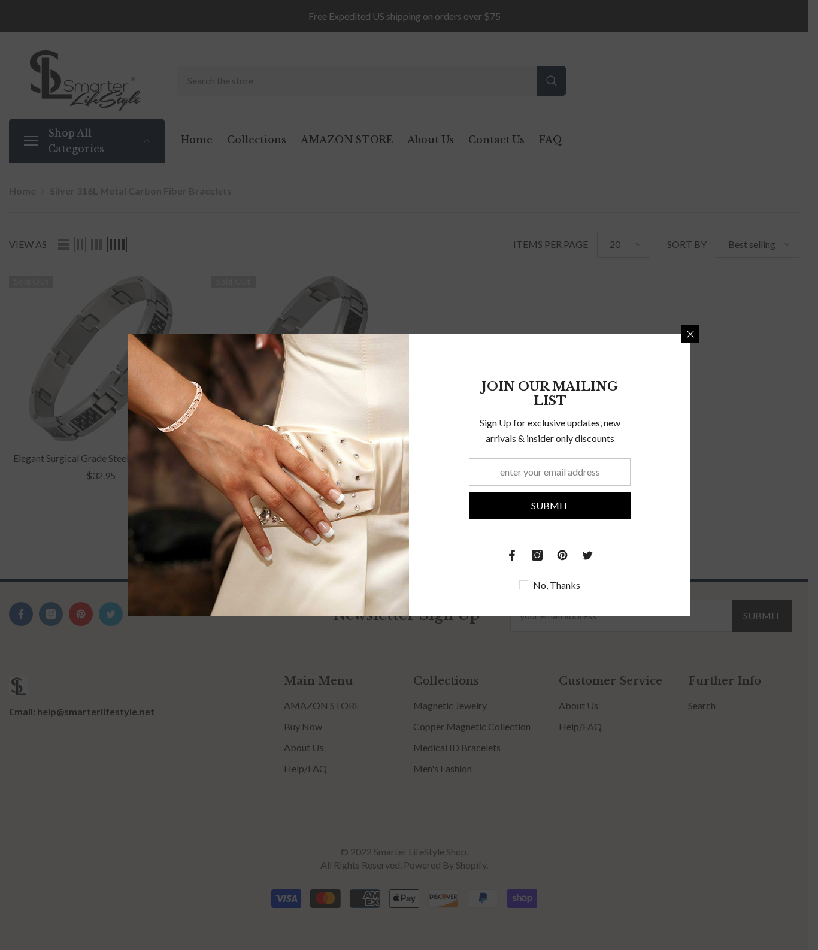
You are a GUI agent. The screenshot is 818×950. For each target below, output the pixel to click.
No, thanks (556, 585)
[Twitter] (587, 555)
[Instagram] (537, 555)
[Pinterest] (562, 555)
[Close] (690, 334)
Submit (550, 505)
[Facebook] (512, 555)
